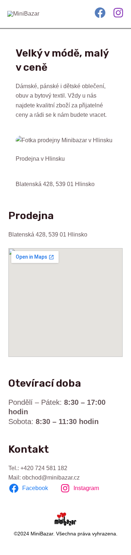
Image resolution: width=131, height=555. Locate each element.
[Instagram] (118, 12)
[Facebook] (100, 12)
